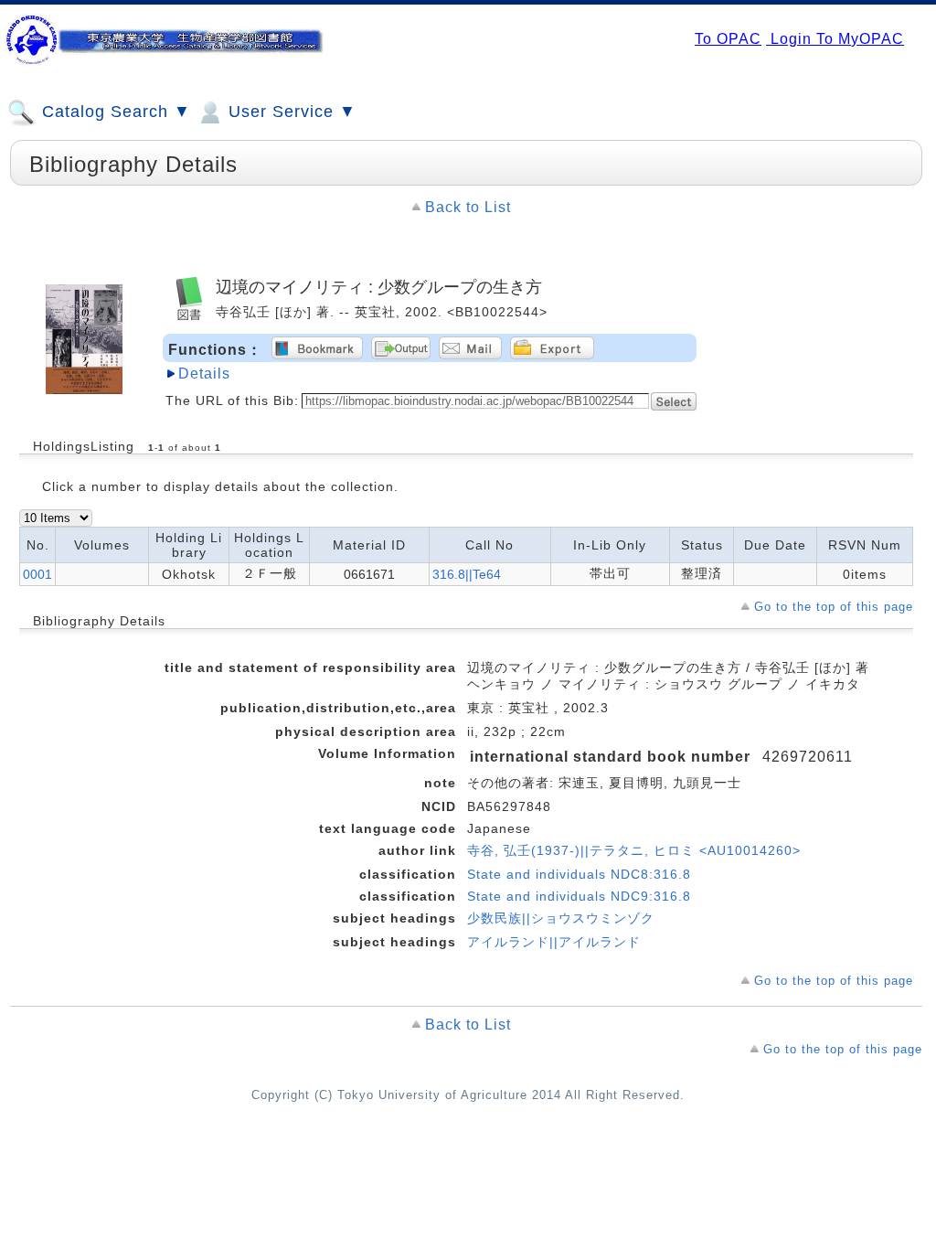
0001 (37, 574)
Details (204, 373)
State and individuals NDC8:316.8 (579, 874)
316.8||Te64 (466, 574)
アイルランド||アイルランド (554, 941)
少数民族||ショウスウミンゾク (560, 918)
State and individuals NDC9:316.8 (579, 896)
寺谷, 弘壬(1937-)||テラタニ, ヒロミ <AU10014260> (634, 850)
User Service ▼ (289, 111)
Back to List (468, 207)
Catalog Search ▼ (114, 111)
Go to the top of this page (833, 607)
